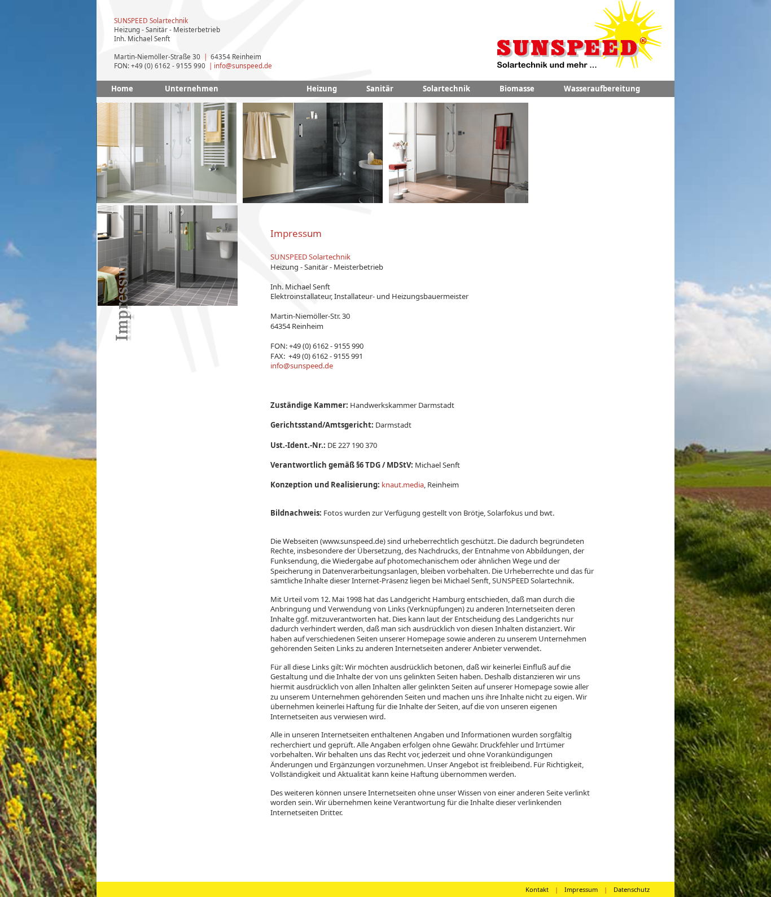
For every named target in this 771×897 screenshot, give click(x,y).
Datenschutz (632, 889)
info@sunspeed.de (243, 65)
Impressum (581, 889)
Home (122, 88)
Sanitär (379, 88)
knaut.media (403, 485)
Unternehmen (191, 88)
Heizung (321, 88)
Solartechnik (446, 88)
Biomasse (517, 88)
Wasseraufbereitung (602, 88)
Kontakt (537, 889)
